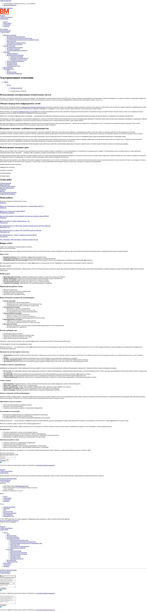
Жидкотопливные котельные (15, 55)
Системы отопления (9, 46)
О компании (7, 24)
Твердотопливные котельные (15, 61)
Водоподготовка (11, 72)
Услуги (5, 21)
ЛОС (8, 70)
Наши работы (7, 23)
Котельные (6, 52)
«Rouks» (13, 522)
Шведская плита (11, 41)
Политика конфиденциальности (9, 520)
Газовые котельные (12, 53)
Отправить (3, 460)
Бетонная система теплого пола (16, 36)
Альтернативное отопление (15, 47)
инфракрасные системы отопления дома (33, 107)
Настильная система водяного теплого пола (19, 38)
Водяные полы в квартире (14, 44)
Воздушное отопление (13, 49)
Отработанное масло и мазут (18, 59)
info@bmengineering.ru (9, 5)
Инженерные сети (8, 69)
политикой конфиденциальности (45, 465)
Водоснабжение (8, 67)
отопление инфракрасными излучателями (25, 111)
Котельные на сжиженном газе (19, 58)
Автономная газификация (14, 73)
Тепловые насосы (12, 62)
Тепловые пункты (12, 64)
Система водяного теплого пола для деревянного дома (23, 39)
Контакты (6, 26)
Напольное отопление (9, 35)
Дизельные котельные (16, 56)
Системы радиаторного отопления (17, 50)
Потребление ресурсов (13, 66)
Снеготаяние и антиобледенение (16, 43)
